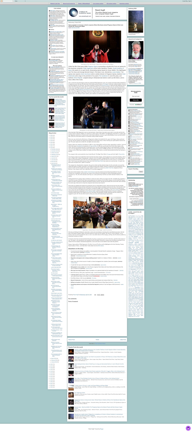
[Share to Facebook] (102, 295)
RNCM (136, 291)
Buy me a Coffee (137, 83)
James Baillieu (136, 122)
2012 (51, 374)
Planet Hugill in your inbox (56, 293)
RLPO (132, 291)
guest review (131, 261)
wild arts (138, 314)
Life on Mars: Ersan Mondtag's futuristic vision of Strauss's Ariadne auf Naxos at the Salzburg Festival (97, 378)
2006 (51, 385)
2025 (51, 137)
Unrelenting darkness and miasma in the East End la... (56, 351)
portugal (141, 286)
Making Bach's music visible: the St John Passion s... (55, 301)
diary (129, 247)
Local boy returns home (56, 218)
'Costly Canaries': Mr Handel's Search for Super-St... (55, 261)
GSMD (135, 260)
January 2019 (54, 362)
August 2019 (54, 156)
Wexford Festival (105, 85)
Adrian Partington (137, 123)
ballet (134, 220)
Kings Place (140, 264)
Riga (129, 291)
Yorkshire (137, 316)
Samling (133, 294)
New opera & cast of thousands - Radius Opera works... (55, 270)
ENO (137, 250)
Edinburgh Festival (131, 249)
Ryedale (129, 293)
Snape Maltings (134, 297)
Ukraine (137, 308)
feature (132, 252)
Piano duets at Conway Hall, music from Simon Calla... (56, 317)
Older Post (123, 339)
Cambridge (130, 235)
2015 (51, 369)
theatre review (140, 306)
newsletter (137, 275)
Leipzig (132, 266)
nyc (132, 278)
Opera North (140, 280)
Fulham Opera (140, 255)
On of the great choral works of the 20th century (56, 328)
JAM (133, 264)
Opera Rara (131, 281)
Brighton (133, 226)
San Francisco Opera (90, 191)
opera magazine (134, 280)
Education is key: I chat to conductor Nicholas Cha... (56, 216)
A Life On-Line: (138, 215)
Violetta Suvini (136, 110)
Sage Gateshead (140, 293)
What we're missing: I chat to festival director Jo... (56, 183)
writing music (131, 316)
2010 (51, 378)
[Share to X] (100, 295)
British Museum (140, 226)
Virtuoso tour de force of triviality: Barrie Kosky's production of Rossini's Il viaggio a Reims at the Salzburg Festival (99, 371)
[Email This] (97, 295)
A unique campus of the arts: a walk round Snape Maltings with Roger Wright (91, 385)
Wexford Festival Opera (138, 313)
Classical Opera (131, 240)
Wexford (129, 313)
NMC (142, 275)
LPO (138, 268)
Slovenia (136, 296)
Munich (142, 269)
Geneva (138, 256)
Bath (134, 222)
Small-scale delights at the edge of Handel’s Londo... (56, 255)
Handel (141, 261)
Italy (129, 264)
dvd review (135, 248)
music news (140, 271)
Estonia (129, 251)
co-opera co (141, 240)
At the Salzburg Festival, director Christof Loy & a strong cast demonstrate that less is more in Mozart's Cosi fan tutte (60, 118)
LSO (140, 268)
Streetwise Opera (140, 301)
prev (133, 287)
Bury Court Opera (131, 229)
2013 (51, 373)
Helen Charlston (139, 126)
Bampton (132, 221)
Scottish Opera (135, 295)
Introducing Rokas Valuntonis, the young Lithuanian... (56, 233)
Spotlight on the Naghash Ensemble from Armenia (56, 169)
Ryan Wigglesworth (136, 114)
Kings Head (136, 264)
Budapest (141, 228)
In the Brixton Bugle (55, 192)
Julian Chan (135, 141)
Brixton (132, 228)
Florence (134, 255)
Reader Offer (137, 289)
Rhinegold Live (140, 290)
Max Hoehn (135, 128)
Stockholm (130, 301)
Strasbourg (134, 301)
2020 (51, 145)
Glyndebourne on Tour (139, 258)
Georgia (141, 256)
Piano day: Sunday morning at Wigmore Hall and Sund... (56, 243)
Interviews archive (124, 3)
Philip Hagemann (88, 68)
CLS (135, 240)
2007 (51, 383)
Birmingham (130, 225)
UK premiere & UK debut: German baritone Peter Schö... (56, 201)
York (135, 316)
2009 (51, 380)
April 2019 (53, 163)
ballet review (138, 220)
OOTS (132, 279)
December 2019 (54, 149)
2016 (51, 367)
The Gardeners (135, 304)
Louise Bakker (116, 72)
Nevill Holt (130, 273)
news (133, 275)
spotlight (141, 299)
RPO (133, 292)
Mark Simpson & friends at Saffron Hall (56, 195)
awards (129, 220)
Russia (139, 292)
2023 (51, 140)
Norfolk (134, 276)
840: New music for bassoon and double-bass (56, 286)
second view (140, 295)
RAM (131, 289)
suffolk (138, 302)
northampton (133, 277)
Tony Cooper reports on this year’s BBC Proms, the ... (56, 209)
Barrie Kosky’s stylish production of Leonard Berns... (56, 282)
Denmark (141, 246)
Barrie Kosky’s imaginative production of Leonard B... (56, 251)
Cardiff (137, 235)
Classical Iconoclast (141, 199)
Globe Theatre (139, 257)
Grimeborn (130, 260)
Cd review (94, 278)
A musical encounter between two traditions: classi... (56, 278)
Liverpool (136, 267)
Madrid (129, 269)
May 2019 (53, 161)
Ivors (131, 264)
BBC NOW (141, 223)
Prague (129, 287)
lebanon (132, 265)
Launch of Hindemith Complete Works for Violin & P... (55, 309)
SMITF (139, 296)
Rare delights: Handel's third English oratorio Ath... (56, 172)
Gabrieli (129, 256)
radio (129, 289)
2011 (51, 376)
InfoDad (141, 205)
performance (133, 285)
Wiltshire (141, 314)
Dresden (133, 247)
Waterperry (134, 310)
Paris (129, 285)
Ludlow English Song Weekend (55, 340)
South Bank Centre (139, 298)
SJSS (133, 296)
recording (133, 290)
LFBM (142, 266)
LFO (129, 267)
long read (135, 268)
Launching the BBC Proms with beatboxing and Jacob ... (56, 229)
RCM (134, 289)
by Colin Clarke (138, 230)
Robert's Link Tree (55, 3)
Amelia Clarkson (137, 145)
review (136, 290)
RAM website (101, 245)
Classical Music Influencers (134, 73)
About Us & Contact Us (69, 3)
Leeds (139, 265)
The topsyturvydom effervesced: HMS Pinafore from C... (55, 225)
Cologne (132, 241)
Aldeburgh (130, 217)
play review (133, 286)
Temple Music (138, 303)
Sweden (141, 302)
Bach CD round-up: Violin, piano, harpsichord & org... (56, 313)
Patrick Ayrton (137, 153)
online (129, 279)
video (138, 309)
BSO (139, 228)
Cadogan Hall (140, 234)
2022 (51, 142)
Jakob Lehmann (137, 161)
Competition (137, 241)
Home (72, 287)
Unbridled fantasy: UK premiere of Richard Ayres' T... (55, 247)
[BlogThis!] (99, 295)
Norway (129, 278)
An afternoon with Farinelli (56, 240)
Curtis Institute (115, 189)
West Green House (139, 312)
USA (139, 308)
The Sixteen (140, 305)
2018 (51, 364)
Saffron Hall (134, 293)
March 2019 (53, 358)
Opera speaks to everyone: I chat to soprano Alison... (56, 275)
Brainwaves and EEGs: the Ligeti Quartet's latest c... (56, 333)
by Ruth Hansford (135, 233)
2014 (51, 371)
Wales (129, 310)
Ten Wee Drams (54, 273)
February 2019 (54, 360)
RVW (142, 292)
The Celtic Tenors (133, 121)
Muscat (139, 270)
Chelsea (129, 237)
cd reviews (141, 236)
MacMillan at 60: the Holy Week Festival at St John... (56, 347)
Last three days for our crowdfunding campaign (56, 180)
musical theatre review (81, 255)
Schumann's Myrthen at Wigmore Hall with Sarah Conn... (56, 190)
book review (140, 225)
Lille (134, 267)
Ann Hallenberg (139, 151)
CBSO (140, 235)
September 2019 (54, 154)
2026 (51, 135)
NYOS (136, 278)
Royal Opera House (99, 161)
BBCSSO (130, 224)
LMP (139, 267)
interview (74, 27)
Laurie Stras (132, 158)
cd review (134, 236)
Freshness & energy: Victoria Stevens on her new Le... (56, 176)
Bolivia (135, 225)
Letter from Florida (137, 266)
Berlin (142, 224)
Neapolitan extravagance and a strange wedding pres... (56, 290)
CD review (87, 252)
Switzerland (130, 303)
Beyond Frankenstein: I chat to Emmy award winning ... (56, 336)
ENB (142, 249)
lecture (136, 265)
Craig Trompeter (133, 139)
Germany (130, 257)
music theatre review (133, 272)
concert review (74, 262)
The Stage (105, 84)
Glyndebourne (80, 146)
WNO (142, 315)
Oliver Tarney (136, 131)
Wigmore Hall (131, 314)
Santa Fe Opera (138, 294)
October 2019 (54, 152)
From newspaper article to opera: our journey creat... (56, 355)
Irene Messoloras (137, 125)
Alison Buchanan (86, 74)
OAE (139, 278)
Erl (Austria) (141, 250)
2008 (51, 381)
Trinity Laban (138, 307)
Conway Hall (131, 245)
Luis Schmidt (137, 119)
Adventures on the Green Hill (137, 216)
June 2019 (53, 159)
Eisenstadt (137, 249)
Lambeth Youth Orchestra (89, 171)
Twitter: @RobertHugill (84, 3)
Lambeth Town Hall (109, 167)
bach (132, 220)
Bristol (136, 226)
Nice (140, 275)
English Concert (131, 250)
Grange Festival (131, 259)
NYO (134, 278)
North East (138, 276)
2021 (51, 144)
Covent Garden (137, 245)
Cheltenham (135, 237)
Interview (115, 280)
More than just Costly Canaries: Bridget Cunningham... (55, 305)
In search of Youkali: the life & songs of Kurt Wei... (56, 265)
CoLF (129, 241)
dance (133, 246)
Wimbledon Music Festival (134, 315)
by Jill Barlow (136, 231)
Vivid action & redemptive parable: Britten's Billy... (56, 198)
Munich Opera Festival (132, 270)
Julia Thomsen (137, 130)
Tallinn (134, 303)
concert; (141, 242)
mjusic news (138, 269)
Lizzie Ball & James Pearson (135, 143)
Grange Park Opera (139, 259)
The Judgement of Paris (80, 392)
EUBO (135, 251)
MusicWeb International (138, 202)
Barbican (137, 221)
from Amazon (135, 186)
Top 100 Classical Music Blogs (135, 72)
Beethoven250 (137, 224)
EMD (140, 249)
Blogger (101, 429)
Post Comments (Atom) (100, 343)
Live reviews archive (98, 3)
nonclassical (130, 276)
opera (135, 279)
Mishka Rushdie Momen (137, 154)
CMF (137, 240)
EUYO (138, 251)
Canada (134, 235)
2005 (51, 387)
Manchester (133, 269)
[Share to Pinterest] (103, 295)
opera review (103, 264)
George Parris (137, 142)
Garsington (134, 256)
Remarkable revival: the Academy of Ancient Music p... (56, 212)
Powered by (132, 104)
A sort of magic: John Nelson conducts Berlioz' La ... (56, 186)
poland (138, 286)
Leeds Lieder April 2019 (56, 267)
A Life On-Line (131, 215)
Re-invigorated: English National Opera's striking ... (56, 321)
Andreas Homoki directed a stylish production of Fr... (56, 298)
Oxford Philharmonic (139, 284)
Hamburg (137, 261)
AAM (142, 215)
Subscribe (136, 100)
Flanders (130, 255)
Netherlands (141, 272)
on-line (141, 278)
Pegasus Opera (92, 66)
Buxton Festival (138, 229)
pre (132, 287)
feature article (137, 252)
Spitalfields (130, 299)
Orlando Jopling (137, 116)
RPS (136, 292)
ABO (129, 216)
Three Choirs (131, 307)
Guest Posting (140, 260)
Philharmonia (138, 285)
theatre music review (132, 306)
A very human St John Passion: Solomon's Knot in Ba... (56, 237)
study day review (132, 302)
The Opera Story (134, 305)
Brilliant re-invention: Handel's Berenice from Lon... (56, 343)
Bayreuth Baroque (139, 222)
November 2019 (54, 151)
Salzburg (130, 294)
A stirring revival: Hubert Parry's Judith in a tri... (56, 325)
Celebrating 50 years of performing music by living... (56, 166)
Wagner (141, 309)
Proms (141, 287)
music (142, 270)
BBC (137, 223)
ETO (133, 251)
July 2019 (53, 158)
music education (132, 271)
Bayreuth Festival (132, 223)
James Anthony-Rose (134, 148)
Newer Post (71, 339)
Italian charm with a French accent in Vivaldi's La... (56, 296)
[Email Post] (95, 294)
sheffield (129, 296)
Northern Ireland (139, 277)
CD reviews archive (111, 3)
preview (78, 27)
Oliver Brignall (78, 78)
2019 (51, 147)
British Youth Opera (132, 227)
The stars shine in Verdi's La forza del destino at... (56, 258)
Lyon (142, 268)
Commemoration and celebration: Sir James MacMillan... (56, 221)
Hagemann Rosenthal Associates (86, 89)
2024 (51, 138)
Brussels (136, 228)
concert (141, 241)
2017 (51, 366)
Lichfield (131, 267)
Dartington (137, 246)
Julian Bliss (137, 163)
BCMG (133, 224)
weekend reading (131, 312)
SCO (142, 294)
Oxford (138, 283)
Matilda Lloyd (137, 164)
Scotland (130, 295)
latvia (129, 265)
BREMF (130, 226)
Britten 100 (138, 227)
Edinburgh (141, 248)
